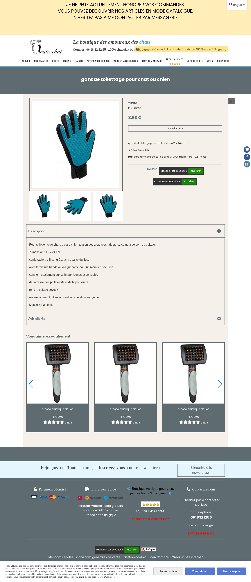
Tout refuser (199, 571)
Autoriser (195, 171)
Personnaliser (168, 571)
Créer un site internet (187, 557)
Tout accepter (231, 571)
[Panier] (247, 149)
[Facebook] (247, 157)
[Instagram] (247, 164)
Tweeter (152, 169)
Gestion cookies (134, 557)
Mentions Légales (60, 557)
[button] (30, 384)
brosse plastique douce (57, 409)
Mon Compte (159, 557)
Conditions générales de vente (98, 557)
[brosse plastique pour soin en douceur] (57, 373)
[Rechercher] (231, 101)
